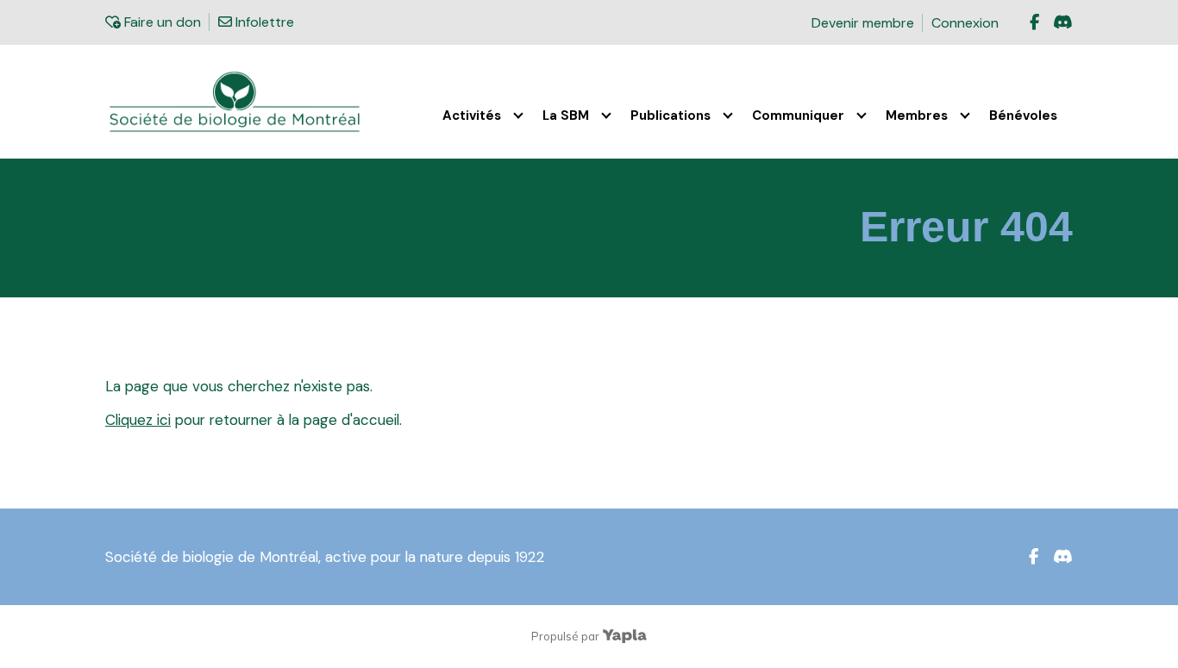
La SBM (565, 115)
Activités (471, 115)
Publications (670, 115)
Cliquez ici (138, 419)
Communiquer (798, 115)
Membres (917, 115)
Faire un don (160, 22)
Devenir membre (862, 23)
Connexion (965, 23)
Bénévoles (1023, 115)
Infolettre (262, 22)
